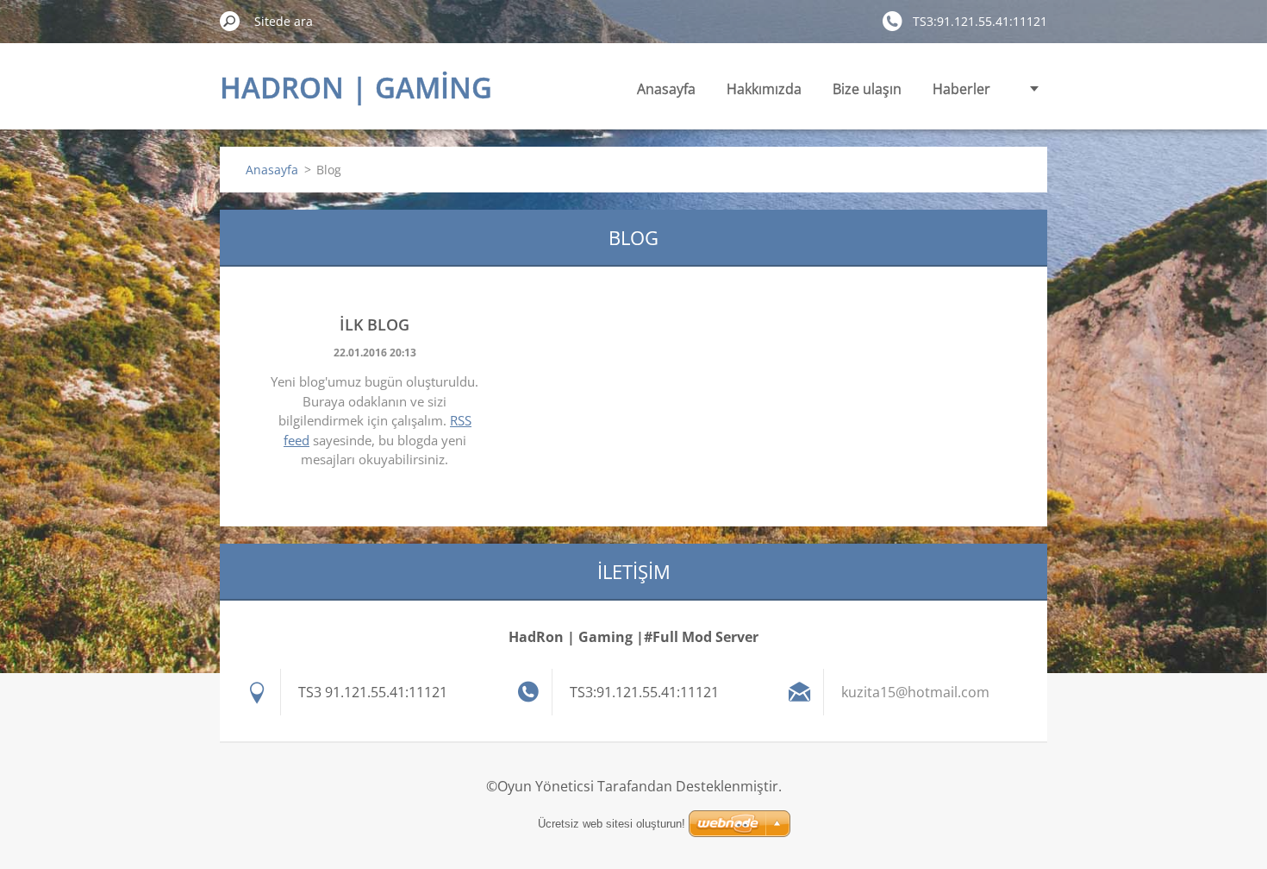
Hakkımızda (764, 88)
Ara (230, 20)
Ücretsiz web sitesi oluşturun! (611, 823)
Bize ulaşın (867, 88)
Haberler (961, 88)
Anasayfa (666, 88)
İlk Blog (374, 324)
